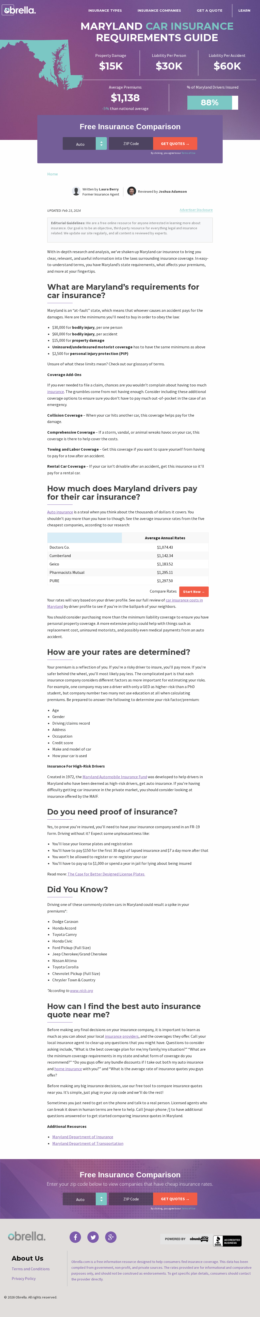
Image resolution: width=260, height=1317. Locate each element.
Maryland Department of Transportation (87, 1143)
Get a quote (209, 10)
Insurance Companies (159, 10)
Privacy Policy (24, 1278)
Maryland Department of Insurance (82, 1136)
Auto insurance (60, 511)
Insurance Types (105, 10)
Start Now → (194, 591)
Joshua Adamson (173, 191)
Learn (244, 10)
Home (52, 173)
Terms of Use (188, 153)
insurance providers (122, 1036)
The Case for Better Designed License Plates (106, 873)
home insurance (68, 1068)
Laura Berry (109, 189)
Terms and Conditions (31, 1268)
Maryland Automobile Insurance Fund (115, 776)
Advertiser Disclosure (196, 210)
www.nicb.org (81, 990)
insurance (55, 391)
